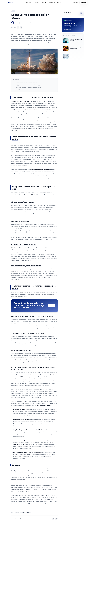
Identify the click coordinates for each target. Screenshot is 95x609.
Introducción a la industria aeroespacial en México (26, 82)
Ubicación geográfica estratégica (22, 202)
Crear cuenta (83, 2)
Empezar (51, 305)
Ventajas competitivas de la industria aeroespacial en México (28, 85)
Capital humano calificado (20, 221)
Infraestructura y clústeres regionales (23, 244)
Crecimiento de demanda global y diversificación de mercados (32, 316)
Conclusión (18, 89)
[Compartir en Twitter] (18, 27)
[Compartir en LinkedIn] (21, 27)
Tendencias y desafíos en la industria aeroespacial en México (28, 87)
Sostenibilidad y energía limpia (21, 350)
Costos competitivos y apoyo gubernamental (26, 266)
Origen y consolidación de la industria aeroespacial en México (28, 84)
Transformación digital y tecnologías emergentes (27, 333)
